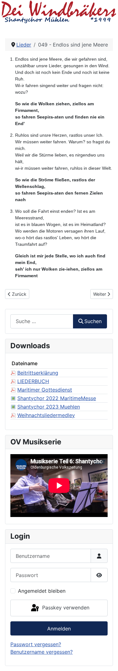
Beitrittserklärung (37, 373)
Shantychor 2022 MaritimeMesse (56, 398)
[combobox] (41, 321)
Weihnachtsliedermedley (46, 415)
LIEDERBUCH (33, 381)
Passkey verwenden (65, 607)
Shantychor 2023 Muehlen (48, 407)
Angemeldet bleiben (41, 591)
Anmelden (59, 628)
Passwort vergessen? (35, 644)
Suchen (93, 321)
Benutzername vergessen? (41, 652)
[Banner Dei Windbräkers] (59, 11)
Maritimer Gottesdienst (44, 390)
